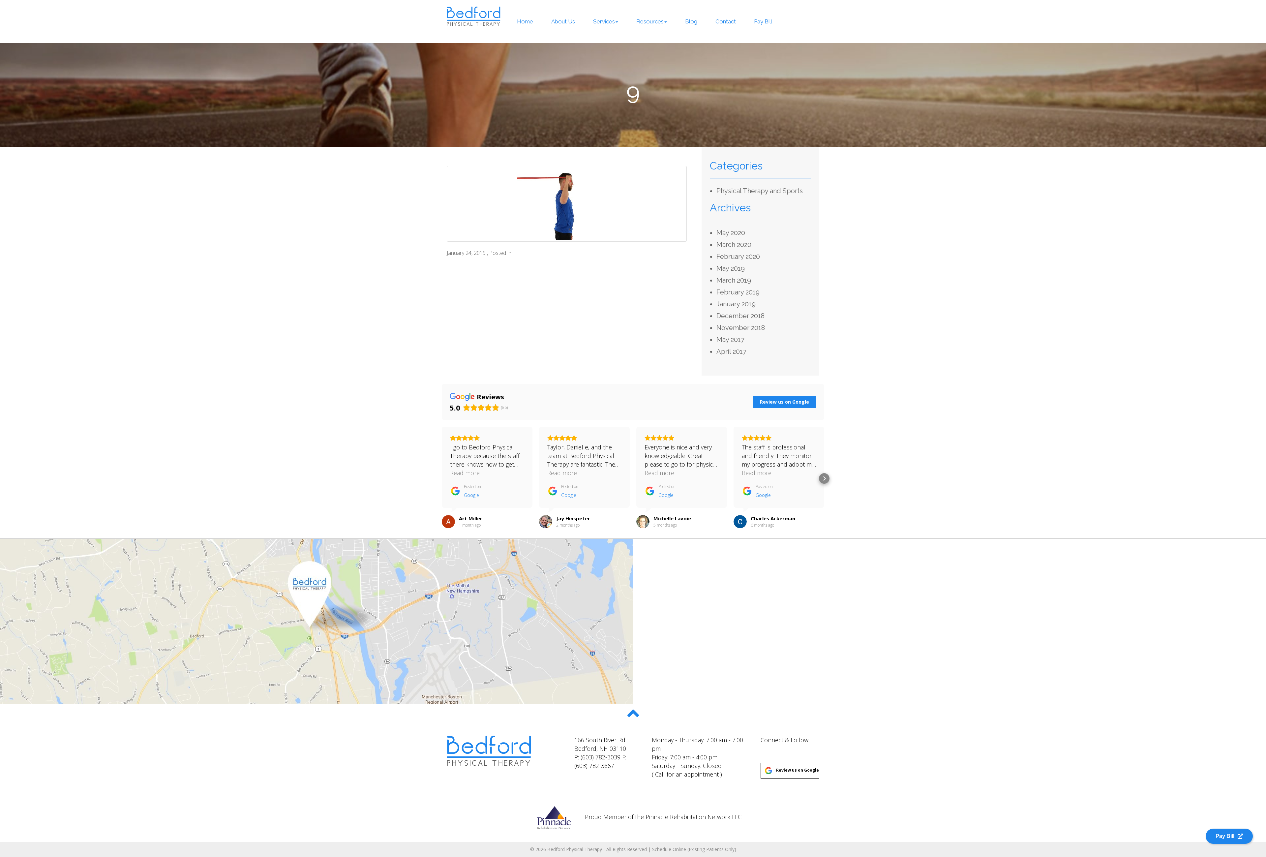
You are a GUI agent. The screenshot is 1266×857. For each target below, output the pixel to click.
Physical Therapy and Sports (759, 191)
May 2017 (730, 340)
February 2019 (738, 292)
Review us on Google (797, 770)
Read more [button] (465, 473)
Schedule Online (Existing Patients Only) (694, 849)
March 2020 (733, 245)
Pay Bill (763, 21)
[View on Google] (448, 521)
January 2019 (736, 304)
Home (525, 21)
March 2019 (733, 280)
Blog (691, 21)
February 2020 (738, 256)
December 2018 (740, 316)
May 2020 (730, 233)
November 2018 (740, 328)
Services (604, 21)
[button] (442, 478)
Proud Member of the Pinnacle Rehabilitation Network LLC (662, 817)
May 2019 (730, 268)
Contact (725, 21)
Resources (650, 21)
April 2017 (731, 351)
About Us (563, 21)
